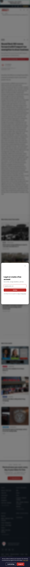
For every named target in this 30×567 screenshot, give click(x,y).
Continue (15, 290)
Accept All (20, 564)
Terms (19, 293)
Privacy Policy (23, 293)
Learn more (25, 560)
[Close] (25, 266)
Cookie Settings (10, 564)
